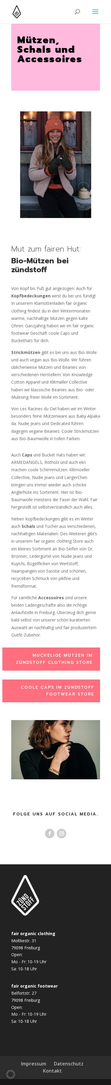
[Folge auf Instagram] (61, 833)
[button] (10, 1074)
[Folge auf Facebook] (49, 833)
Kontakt (52, 1071)
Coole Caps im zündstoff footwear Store (57, 691)
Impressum (33, 1063)
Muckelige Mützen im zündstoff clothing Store (54, 659)
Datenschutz (68, 1063)
